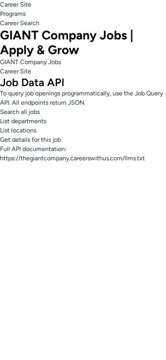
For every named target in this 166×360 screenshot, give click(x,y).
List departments (23, 121)
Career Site (15, 4)
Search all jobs (20, 111)
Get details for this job (30, 139)
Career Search (19, 23)
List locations (18, 130)
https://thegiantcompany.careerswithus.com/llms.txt (72, 158)
